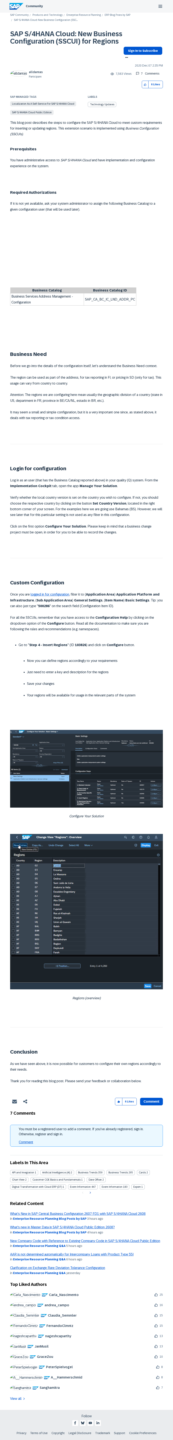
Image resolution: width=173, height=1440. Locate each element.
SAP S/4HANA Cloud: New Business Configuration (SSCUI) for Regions (66, 37)
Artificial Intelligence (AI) (56, 1172)
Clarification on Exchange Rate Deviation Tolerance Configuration (57, 1268)
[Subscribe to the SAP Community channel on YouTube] (90, 1423)
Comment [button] (151, 1101)
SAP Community (19, 15)
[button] (145, 84)
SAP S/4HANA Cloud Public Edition (32, 112)
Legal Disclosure (80, 1433)
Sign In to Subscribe (143, 50)
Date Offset (95, 1179)
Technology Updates (102, 104)
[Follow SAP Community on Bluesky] (82, 1423)
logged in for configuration (50, 594)
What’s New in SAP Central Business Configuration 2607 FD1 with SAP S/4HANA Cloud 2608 (78, 1214)
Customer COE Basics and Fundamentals (56, 1179)
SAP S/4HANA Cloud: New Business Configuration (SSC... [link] (46, 20)
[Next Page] (90, 1192)
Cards (142, 1172)
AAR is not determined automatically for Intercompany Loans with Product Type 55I (72, 1254)
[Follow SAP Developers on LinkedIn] (98, 1423)
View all (16, 1398)
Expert (137, 1186)
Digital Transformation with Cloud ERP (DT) (37, 1186)
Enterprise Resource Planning (83, 15)
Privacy (21, 1433)
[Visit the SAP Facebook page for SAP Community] (75, 1423)
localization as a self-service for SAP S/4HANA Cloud (43, 103)
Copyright (58, 1433)
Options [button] (126, 58)
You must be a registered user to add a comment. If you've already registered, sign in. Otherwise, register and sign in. (81, 1131)
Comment (26, 1142)
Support (119, 1433)
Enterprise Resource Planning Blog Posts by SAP (49, 1218)
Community (34, 6)
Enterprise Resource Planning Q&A (39, 1246)
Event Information (80, 1186)
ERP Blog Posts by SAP (117, 15)
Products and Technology (47, 15)
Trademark (102, 1433)
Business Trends (87, 1172)
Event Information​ (112, 1186)
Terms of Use (39, 1433)
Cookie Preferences (143, 1433)
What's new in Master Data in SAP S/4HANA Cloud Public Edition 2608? (62, 1227)
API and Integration (23, 1172)
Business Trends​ (118, 1172)
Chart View (18, 1179)
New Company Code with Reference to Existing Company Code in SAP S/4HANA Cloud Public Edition (85, 1241)
